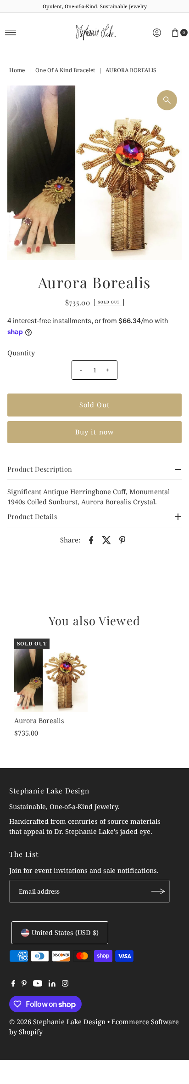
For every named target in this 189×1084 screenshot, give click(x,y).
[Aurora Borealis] (51, 675)
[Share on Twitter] (107, 540)
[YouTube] (37, 984)
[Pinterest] (24, 984)
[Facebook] (13, 984)
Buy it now (94, 432)
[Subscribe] (158, 891)
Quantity (21, 352)
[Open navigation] (11, 32)
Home (17, 70)
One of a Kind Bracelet (65, 70)
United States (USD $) (65, 932)
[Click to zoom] (167, 100)
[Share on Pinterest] (122, 540)
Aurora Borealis (39, 720)
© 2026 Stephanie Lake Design (57, 1021)
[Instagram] (65, 984)
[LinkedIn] (52, 984)
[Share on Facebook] (91, 540)
